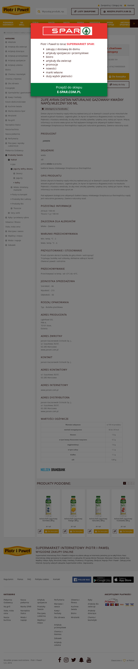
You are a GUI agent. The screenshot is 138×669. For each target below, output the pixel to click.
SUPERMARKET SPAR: (81, 44)
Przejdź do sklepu (69, 89)
